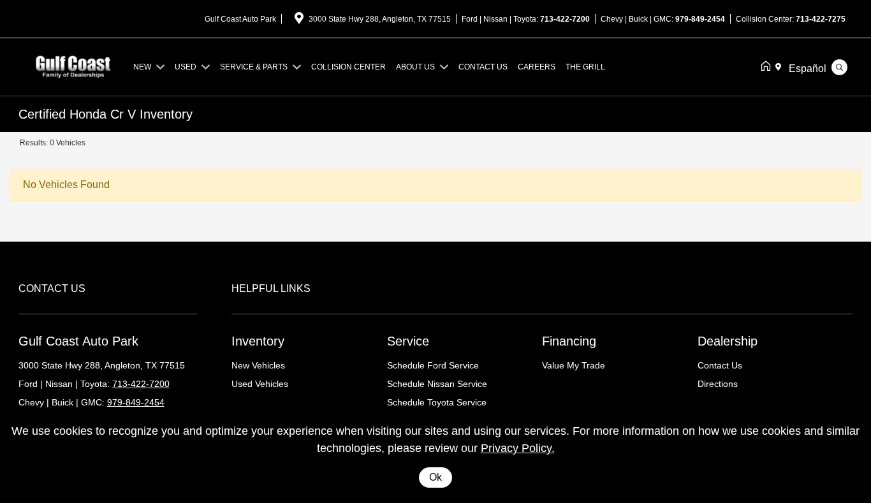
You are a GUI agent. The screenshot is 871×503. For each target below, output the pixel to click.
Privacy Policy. (518, 448)
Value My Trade (573, 365)
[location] (299, 20)
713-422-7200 (565, 19)
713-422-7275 (820, 19)
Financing (569, 341)
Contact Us (720, 365)
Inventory (257, 341)
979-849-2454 (700, 19)
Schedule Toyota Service (437, 402)
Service (408, 341)
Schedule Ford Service (433, 365)
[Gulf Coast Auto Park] (73, 66)
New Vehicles (258, 365)
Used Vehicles (259, 384)
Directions (718, 384)
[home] (768, 67)
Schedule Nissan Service (437, 384)
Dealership (728, 341)
